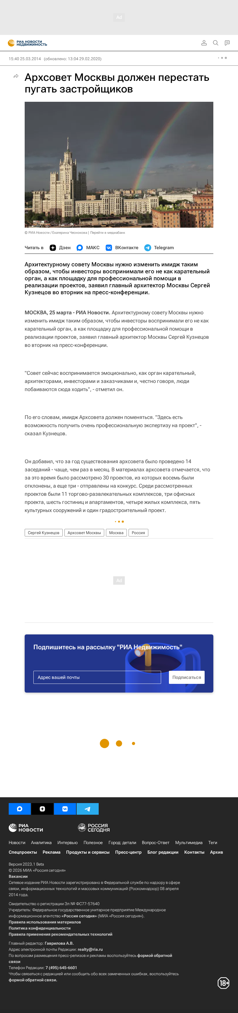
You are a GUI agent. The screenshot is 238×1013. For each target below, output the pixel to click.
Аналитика (41, 842)
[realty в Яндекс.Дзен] (42, 809)
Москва (116, 532)
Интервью (67, 842)
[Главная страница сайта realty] (38, 43)
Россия (138, 532)
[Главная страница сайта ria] (9, 43)
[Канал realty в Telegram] (88, 809)
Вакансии (18, 876)
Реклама (51, 852)
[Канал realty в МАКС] (20, 809)
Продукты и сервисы (87, 852)
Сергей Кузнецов (43, 532)
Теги (212, 842)
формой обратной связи (32, 980)
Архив (216, 852)
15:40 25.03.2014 (25, 58)
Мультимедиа (189, 842)
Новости (17, 842)
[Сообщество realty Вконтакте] (65, 809)
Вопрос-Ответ (156, 842)
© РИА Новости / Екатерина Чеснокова (56, 233)
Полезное (93, 842)
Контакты (194, 852)
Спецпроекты (23, 852)
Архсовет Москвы (84, 532)
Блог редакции (162, 852)
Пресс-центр (128, 852)
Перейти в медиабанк (107, 233)
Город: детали (122, 842)
